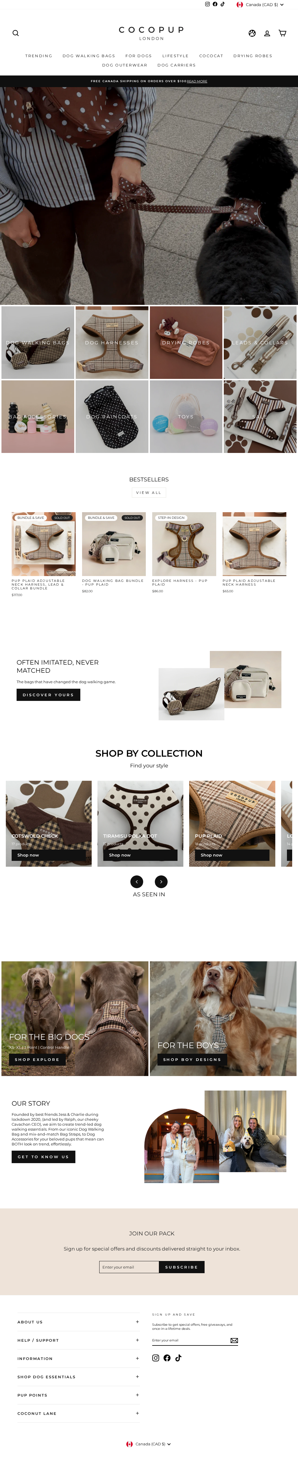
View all (149, 492)
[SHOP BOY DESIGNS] (223, 1018)
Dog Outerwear (125, 65)
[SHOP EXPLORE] (74, 1018)
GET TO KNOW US (43, 1156)
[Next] (161, 881)
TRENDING (39, 55)
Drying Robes (252, 55)
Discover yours (48, 694)
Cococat (212, 55)
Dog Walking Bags (90, 55)
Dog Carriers (176, 65)
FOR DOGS (139, 55)
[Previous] (136, 881)
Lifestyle (176, 55)
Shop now (28, 855)
